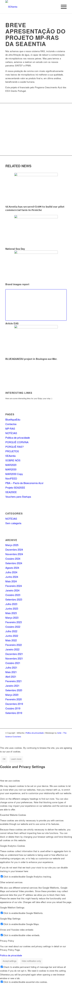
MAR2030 (10, 469)
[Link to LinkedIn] (54, 739)
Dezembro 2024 (14, 549)
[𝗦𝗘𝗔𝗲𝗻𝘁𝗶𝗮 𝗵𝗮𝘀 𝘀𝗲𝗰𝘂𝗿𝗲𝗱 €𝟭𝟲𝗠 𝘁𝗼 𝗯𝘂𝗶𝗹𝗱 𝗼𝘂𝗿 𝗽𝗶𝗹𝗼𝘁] (36, 188)
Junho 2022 (11, 635)
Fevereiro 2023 (13, 622)
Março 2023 (11, 617)
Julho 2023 (11, 604)
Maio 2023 (11, 613)
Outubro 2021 (12, 663)
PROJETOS (12, 451)
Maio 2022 (11, 640)
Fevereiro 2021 (13, 681)
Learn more (16, 758)
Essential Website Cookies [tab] (13, 814)
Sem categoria (13, 523)
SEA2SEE (11, 492)
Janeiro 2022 (12, 649)
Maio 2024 (11, 581)
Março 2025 (11, 545)
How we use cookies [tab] (10, 780)
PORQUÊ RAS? (14, 446)
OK (4, 758)
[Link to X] (59, 739)
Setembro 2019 (13, 713)
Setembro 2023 (13, 599)
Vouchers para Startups (18, 496)
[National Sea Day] (36, 230)
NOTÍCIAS (11, 433)
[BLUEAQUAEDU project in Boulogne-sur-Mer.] (36, 340)
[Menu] (62, 6)
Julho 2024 (11, 572)
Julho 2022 (11, 631)
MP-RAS (10, 428)
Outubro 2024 (12, 558)
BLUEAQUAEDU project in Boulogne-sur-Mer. (31, 358)
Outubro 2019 (12, 708)
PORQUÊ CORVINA (16, 442)
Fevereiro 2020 (13, 699)
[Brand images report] (36, 266)
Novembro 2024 (14, 554)
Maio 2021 (11, 672)
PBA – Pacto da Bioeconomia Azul (24, 483)
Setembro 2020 (13, 690)
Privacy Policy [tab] (7, 940)
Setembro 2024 (13, 563)
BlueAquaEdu (12, 419)
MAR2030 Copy (14, 474)
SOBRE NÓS (12, 460)
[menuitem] (62, 6)
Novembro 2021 (14, 658)
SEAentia (10, 455)
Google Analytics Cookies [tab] (12, 845)
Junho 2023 (11, 608)
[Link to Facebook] (49, 739)
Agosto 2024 (12, 567)
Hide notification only (31, 960)
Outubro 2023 (12, 595)
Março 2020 (11, 694)
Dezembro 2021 (14, 654)
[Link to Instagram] (64, 739)
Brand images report (17, 284)
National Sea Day (15, 248)
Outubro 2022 (12, 626)
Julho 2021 (11, 667)
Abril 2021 (10, 676)
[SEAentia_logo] (29, 6)
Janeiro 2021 (12, 685)
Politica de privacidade (17, 437)
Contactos (11, 424)
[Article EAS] (36, 305)
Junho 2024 (11, 576)
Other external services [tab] (11, 882)
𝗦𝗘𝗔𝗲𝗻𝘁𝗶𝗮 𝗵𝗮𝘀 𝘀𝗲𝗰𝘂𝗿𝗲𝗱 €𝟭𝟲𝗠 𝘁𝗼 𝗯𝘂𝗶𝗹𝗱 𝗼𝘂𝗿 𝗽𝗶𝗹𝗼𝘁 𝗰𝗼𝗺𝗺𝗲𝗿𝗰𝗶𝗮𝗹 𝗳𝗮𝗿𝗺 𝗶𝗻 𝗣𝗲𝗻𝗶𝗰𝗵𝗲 (34, 208)
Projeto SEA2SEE (15, 487)
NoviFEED (11, 478)
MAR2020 (10, 465)
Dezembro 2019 (14, 704)
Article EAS (12, 323)
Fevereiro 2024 (13, 586)
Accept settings (9, 960)
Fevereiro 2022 (13, 645)
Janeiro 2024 (12, 590)
